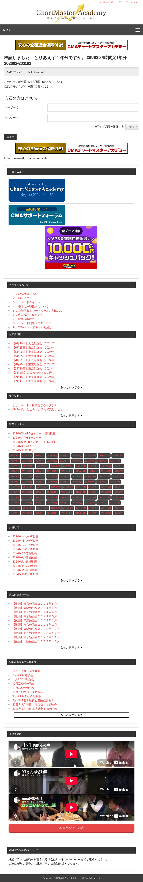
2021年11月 (66, 471)
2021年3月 (52, 476)
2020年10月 (118, 476)
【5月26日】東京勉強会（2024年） (34, 351)
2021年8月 (106, 471)
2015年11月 (66, 513)
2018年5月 (27, 497)
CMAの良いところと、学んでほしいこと (37, 409)
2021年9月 (93, 471)
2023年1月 (115, 461)
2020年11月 (104, 476)
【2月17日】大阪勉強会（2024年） (34, 381)
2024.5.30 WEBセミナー (27, 450)
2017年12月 (90, 497)
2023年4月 (77, 461)
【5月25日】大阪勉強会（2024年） (34, 356)
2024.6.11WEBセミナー (26, 437)
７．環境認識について (26, 319)
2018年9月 (93, 492)
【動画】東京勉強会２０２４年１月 (34, 624)
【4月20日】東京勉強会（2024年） (34, 364)
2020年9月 (14, 482)
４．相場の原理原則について (30, 306)
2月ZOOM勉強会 (22, 675)
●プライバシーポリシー (128, 2)
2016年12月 (15, 508)
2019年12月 (15, 487)
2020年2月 (102, 482)
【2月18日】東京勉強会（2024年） (34, 377)
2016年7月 (81, 508)
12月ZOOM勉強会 (23, 683)
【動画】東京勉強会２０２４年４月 (34, 612)
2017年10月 (118, 497)
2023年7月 (39, 461)
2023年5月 (64, 461)
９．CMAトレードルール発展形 (32, 327)
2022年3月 (14, 471)
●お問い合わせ (107, 2)
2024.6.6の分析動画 (24, 557)
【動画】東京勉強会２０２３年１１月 (36, 637)
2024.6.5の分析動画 (24, 561)
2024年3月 (52, 455)
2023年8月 (27, 461)
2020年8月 (27, 482)
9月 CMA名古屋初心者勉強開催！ (33, 700)
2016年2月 (27, 513)
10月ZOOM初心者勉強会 (27, 692)
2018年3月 (52, 497)
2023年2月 (102, 461)
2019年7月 (81, 487)
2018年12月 (52, 492)
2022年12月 (15, 466)
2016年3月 (14, 513)
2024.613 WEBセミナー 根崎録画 (33, 433)
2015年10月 (80, 513)
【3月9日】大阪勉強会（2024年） (33, 372)
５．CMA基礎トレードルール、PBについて (39, 310)
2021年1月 (77, 476)
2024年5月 (27, 455)
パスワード (11, 117)
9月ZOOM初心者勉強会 (26, 696)
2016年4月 (118, 508)
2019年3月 (14, 492)
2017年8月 (27, 502)
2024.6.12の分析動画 (25, 545)
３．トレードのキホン (26, 302)
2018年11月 (66, 492)
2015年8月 (106, 513)
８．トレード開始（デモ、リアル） (34, 323)
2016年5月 (106, 508)
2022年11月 (29, 466)
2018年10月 (80, 492)
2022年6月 (93, 466)
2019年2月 (27, 492)
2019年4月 (118, 487)
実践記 (10, 137)
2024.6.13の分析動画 (25, 540)
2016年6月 (93, 508)
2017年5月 (64, 502)
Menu (6, 30)
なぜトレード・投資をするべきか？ (34, 405)
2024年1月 (77, 455)
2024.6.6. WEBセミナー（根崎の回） (35, 442)
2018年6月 (14, 497)
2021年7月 (118, 471)
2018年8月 (106, 492)
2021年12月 (52, 471)
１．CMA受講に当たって (27, 294)
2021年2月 (64, 476)
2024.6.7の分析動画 (24, 553)
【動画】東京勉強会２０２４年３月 (34, 616)
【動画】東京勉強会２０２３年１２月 (36, 633)
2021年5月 (27, 476)
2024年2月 (64, 455)
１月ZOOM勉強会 (23, 679)
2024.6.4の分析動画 (24, 565)
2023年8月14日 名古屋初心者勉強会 (35, 708)
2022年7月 (81, 466)
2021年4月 (39, 476)
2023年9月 (14, 461)
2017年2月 (102, 502)
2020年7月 (39, 482)
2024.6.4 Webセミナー (27, 446)
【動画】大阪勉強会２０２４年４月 (34, 608)
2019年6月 (93, 487)
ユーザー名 (11, 107)
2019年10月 (42, 487)
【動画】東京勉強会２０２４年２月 (34, 620)
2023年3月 (90, 461)
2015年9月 (93, 513)
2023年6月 (52, 461)
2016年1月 (39, 513)
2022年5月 (106, 466)
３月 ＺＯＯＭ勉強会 (26, 671)
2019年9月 (56, 487)
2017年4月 (77, 502)
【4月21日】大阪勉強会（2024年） (34, 360)
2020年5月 (64, 482)
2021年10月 (80, 471)
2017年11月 (104, 497)
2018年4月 (39, 497)
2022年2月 (27, 471)
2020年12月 (90, 476)
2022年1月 (39, 471)
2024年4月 (39, 455)
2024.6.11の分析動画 (25, 549)
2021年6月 (14, 476)
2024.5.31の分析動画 (25, 574)
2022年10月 (42, 466)
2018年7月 (118, 492)
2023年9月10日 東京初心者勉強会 (34, 704)
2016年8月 (68, 508)
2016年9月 (56, 508)
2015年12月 (52, 513)
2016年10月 (42, 508)
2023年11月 (104, 455)
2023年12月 (90, 455)
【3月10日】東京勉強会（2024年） (34, 368)
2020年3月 (90, 482)
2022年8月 (68, 466)
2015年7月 (118, 513)
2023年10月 (118, 455)
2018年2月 (64, 497)
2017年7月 (39, 502)
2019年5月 (106, 487)
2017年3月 (90, 502)
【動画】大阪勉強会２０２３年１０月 (36, 641)
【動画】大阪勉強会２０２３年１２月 (36, 628)
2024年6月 (14, 455)
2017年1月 (115, 502)
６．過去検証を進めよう (27, 314)
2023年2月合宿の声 (71, 827)
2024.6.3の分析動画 (24, 570)
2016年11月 (29, 508)
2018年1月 (77, 497)
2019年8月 (68, 487)
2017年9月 (14, 502)
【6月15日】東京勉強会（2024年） (34, 347)
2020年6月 (52, 482)
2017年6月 (52, 502)
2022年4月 (118, 466)
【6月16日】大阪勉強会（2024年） (34, 343)
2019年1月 (39, 492)
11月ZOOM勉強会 (23, 687)
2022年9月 (56, 466)
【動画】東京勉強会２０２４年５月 (34, 603)
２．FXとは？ (20, 298)
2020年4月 (77, 482)
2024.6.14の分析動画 (25, 536)
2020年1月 (115, 482)
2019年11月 (29, 487)
